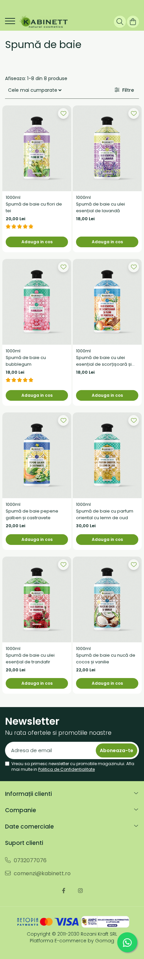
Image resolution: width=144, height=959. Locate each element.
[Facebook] (63, 891)
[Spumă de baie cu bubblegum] (36, 302)
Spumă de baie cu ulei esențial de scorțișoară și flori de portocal (104, 361)
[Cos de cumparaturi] (133, 22)
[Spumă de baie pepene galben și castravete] (36, 455)
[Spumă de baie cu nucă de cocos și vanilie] (107, 600)
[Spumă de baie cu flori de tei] (36, 148)
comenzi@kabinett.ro (41, 873)
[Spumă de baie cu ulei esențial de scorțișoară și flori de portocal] (107, 302)
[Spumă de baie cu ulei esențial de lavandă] (107, 148)
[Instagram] (80, 891)
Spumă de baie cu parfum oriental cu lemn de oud (104, 514)
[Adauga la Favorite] (63, 113)
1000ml (13, 197)
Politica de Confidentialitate (66, 769)
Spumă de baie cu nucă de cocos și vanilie (105, 658)
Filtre (127, 90)
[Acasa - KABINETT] (43, 22)
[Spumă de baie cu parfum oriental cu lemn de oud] (107, 455)
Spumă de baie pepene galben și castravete (32, 514)
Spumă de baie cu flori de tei (34, 207)
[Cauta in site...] (120, 22)
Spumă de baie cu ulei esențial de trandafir (30, 658)
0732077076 (29, 860)
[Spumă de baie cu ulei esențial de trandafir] (36, 600)
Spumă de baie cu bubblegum (26, 360)
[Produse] (10, 23)
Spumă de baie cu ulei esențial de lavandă (100, 207)
